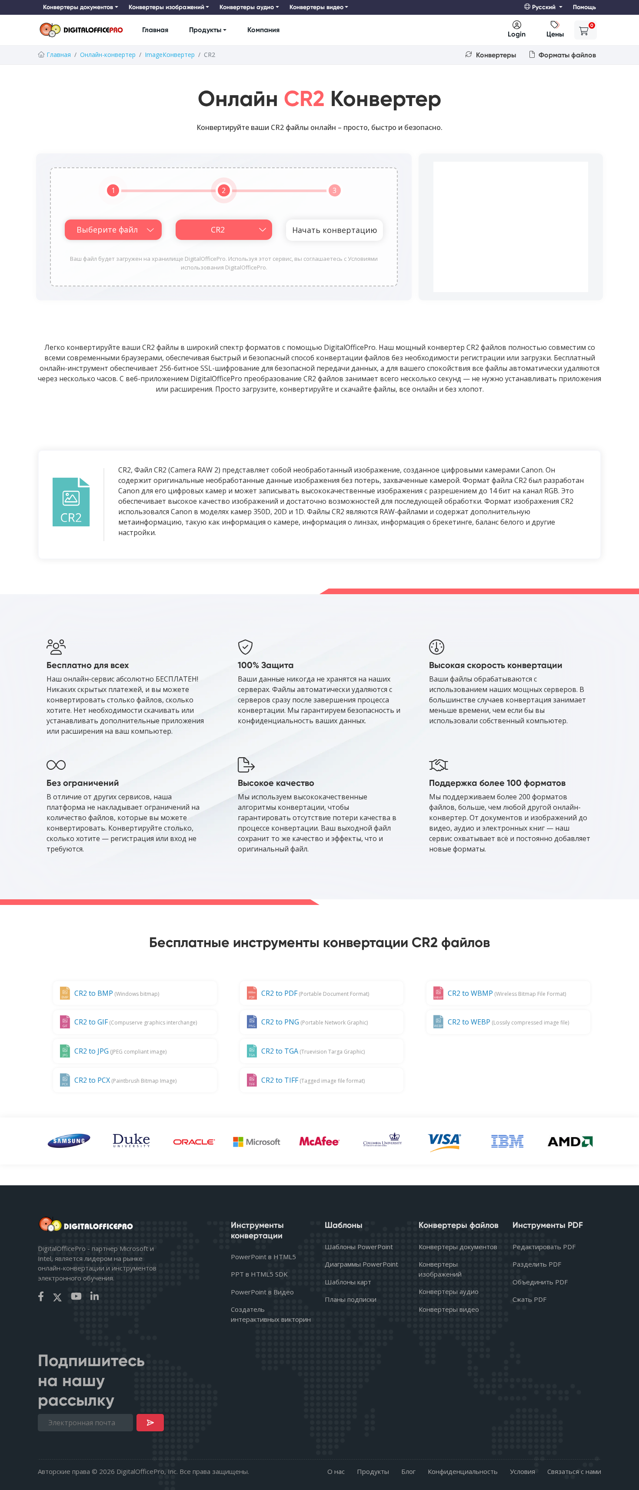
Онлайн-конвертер (108, 54)
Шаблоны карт (348, 1281)
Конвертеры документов (458, 1246)
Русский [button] (543, 7)
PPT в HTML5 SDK (259, 1274)
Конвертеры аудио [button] (247, 7)
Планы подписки (350, 1299)
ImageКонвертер (170, 54)
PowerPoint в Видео (262, 1291)
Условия (522, 1471)
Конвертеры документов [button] (78, 7)
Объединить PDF (540, 1281)
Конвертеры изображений (440, 1269)
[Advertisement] (511, 227)
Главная (155, 30)
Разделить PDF (537, 1264)
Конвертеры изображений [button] (166, 7)
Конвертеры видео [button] (316, 7)
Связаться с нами (574, 1471)
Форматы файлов (566, 55)
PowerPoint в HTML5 (263, 1256)
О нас (336, 1471)
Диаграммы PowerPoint (361, 1264)
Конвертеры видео (449, 1309)
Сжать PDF (529, 1299)
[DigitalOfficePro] (81, 30)
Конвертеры (495, 55)
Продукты (205, 30)
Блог (408, 1471)
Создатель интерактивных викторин (271, 1314)
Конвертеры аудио (449, 1291)
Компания (263, 30)
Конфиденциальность (463, 1471)
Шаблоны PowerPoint (359, 1246)
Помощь (584, 7)
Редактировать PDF (544, 1246)
